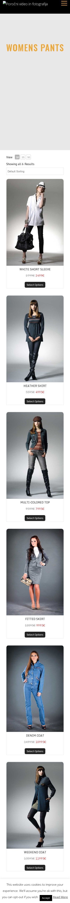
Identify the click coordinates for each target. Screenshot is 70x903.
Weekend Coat (35, 852)
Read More (60, 897)
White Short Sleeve (35, 269)
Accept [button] (46, 898)
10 (17, 157)
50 (28, 157)
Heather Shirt (35, 386)
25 (23, 157)
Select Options (35, 285)
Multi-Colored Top (35, 502)
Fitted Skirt (35, 619)
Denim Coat (35, 735)
